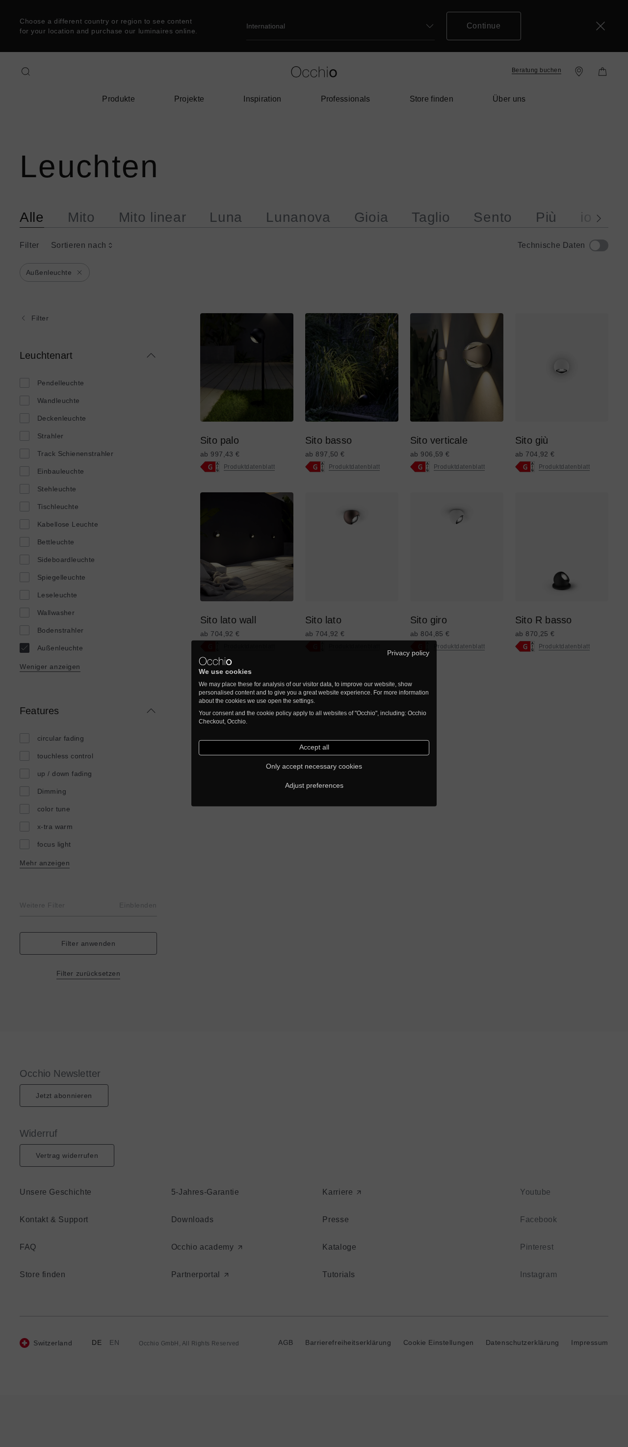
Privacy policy (408, 653)
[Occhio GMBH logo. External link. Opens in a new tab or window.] (215, 661)
